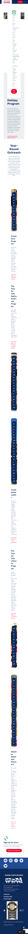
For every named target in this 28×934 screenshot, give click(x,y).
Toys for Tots (7, 2)
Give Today (14, 91)
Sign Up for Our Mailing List (14, 850)
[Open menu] (25, 2)
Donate (20, 1)
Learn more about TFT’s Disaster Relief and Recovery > (13, 825)
